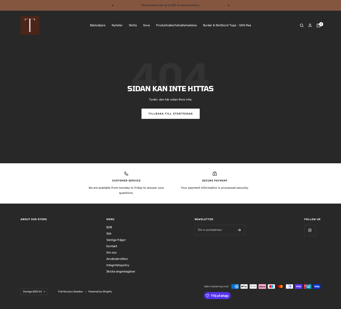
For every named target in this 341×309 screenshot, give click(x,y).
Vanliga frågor (116, 240)
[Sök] (302, 25)
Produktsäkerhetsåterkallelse (176, 25)
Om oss (111, 252)
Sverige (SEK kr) (32, 291)
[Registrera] (239, 230)
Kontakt (111, 246)
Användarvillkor (117, 259)
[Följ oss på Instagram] (309, 230)
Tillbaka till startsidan (170, 113)
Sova (146, 25)
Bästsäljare (97, 25)
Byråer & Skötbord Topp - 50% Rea (227, 25)
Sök (108, 233)
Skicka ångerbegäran (120, 271)
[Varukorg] (318, 25)
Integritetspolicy (117, 265)
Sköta (133, 25)
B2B (109, 227)
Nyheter (117, 25)
